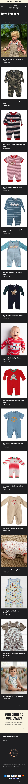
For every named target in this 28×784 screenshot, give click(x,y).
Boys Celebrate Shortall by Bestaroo (12, 570)
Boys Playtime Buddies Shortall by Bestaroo (12, 611)
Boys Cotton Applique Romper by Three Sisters (13, 230)
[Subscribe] (23, 729)
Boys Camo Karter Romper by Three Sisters (12, 102)
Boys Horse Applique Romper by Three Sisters (13, 316)
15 (20, 705)
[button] (2, 6)
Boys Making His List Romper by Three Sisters (13, 486)
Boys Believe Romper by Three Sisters (13, 528)
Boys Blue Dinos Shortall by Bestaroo (13, 696)
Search (5, 740)
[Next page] (24, 705)
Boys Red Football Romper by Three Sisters (12, 188)
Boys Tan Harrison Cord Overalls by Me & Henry (14, 60)
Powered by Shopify (19, 781)
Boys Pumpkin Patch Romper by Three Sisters (13, 444)
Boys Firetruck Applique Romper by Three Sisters (14, 145)
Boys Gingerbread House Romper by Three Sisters (14, 401)
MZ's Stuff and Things (12, 781)
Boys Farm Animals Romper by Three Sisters (12, 273)
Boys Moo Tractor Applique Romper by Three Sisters (13, 358)
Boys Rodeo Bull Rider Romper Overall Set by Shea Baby (14, 654)
